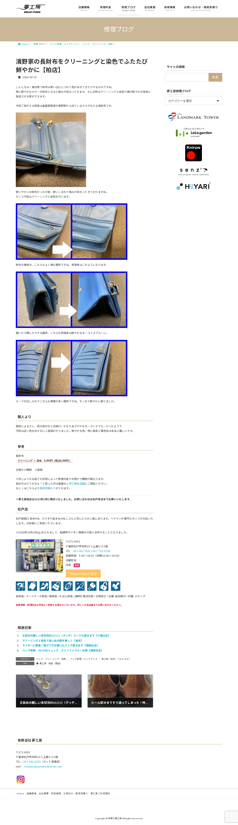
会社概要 (44, 793)
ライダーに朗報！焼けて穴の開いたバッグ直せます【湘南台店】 (60, 645)
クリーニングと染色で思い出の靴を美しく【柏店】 (52, 640)
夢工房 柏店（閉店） (50, 663)
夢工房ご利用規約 (100, 793)
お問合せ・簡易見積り (75, 793)
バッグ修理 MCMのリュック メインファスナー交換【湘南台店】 (63, 650)
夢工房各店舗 (77, 483)
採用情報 (56, 793)
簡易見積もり (48, 488)
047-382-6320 (32, 761)
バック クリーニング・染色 (51, 659)
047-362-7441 (81, 551)
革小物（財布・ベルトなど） (116, 659)
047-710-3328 (101, 551)
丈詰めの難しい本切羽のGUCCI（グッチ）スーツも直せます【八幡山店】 (66, 635)
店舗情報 (31, 793)
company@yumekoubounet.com (43, 766)
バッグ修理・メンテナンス (83, 659)
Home (20, 793)
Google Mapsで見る (83, 573)
